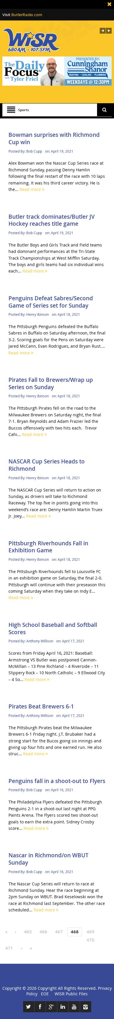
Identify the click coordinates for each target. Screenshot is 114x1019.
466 (43, 931)
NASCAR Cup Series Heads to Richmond (46, 465)
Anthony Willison (39, 641)
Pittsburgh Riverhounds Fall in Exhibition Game (48, 546)
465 (28, 931)
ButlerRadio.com (26, 14)
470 (90, 940)
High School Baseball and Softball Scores (52, 628)
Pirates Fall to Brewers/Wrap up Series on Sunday (50, 383)
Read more (31, 189)
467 (59, 931)
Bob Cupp (34, 151)
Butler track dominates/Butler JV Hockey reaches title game (51, 220)
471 (9, 948)
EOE (44, 993)
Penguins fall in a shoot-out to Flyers (56, 781)
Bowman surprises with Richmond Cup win (54, 138)
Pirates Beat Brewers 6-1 (41, 706)
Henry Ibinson (37, 314)
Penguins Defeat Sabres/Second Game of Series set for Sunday (50, 301)
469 (90, 931)
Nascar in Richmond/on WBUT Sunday (48, 858)
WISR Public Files (71, 993)
